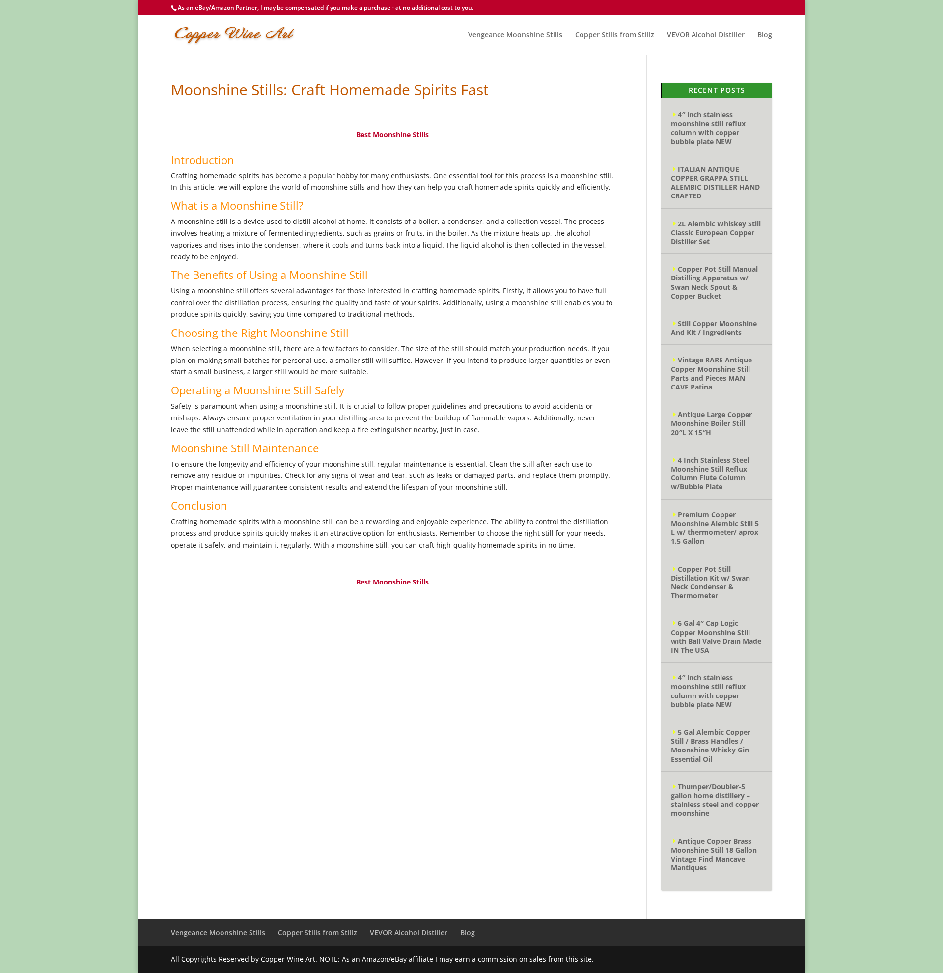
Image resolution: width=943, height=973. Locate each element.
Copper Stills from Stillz (614, 35)
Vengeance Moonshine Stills (515, 35)
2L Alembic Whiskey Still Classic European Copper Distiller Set (716, 232)
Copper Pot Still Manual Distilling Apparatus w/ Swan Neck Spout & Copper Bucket (714, 282)
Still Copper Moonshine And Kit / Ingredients (714, 328)
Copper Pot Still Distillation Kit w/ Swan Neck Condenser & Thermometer (710, 582)
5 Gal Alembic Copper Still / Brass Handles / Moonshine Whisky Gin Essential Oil (710, 745)
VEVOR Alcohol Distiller (706, 35)
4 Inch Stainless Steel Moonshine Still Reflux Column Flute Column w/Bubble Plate (710, 473)
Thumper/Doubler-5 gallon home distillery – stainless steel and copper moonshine (715, 800)
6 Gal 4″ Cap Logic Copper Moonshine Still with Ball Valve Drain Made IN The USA (716, 636)
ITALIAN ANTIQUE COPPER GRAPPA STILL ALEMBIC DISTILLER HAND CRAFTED (715, 183)
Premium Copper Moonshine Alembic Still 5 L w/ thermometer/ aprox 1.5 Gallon (715, 528)
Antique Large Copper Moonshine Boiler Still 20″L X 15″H (711, 423)
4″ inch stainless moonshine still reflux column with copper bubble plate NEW (708, 128)
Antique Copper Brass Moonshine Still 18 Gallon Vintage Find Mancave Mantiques (714, 854)
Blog (764, 35)
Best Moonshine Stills (392, 134)
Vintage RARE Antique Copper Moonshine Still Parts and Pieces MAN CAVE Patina (711, 373)
